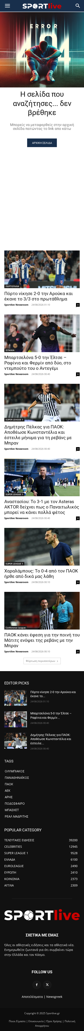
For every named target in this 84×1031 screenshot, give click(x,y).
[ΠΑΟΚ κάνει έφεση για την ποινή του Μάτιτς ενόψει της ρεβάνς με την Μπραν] (42, 611)
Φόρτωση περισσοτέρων (40, 661)
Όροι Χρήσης (54, 1021)
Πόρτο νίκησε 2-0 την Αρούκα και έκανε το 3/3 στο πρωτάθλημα (38, 296)
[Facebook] (37, 985)
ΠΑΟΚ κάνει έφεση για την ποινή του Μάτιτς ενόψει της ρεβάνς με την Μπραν (42, 640)
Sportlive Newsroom (16, 304)
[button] (78, 6)
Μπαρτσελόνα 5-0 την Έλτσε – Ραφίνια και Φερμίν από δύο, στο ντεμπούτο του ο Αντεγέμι (37, 363)
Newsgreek (54, 997)
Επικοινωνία (36, 1021)
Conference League (16, 627)
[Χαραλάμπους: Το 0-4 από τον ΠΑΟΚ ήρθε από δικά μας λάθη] (42, 547)
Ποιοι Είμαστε (17, 1021)
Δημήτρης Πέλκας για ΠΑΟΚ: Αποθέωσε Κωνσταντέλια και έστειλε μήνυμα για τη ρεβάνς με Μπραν (38, 435)
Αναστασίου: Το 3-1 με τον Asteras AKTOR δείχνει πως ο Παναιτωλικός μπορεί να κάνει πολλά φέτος (41, 507)
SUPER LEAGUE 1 (14, 419)
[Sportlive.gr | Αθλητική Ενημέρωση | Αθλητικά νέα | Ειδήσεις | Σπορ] (42, 914)
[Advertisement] (42, 191)
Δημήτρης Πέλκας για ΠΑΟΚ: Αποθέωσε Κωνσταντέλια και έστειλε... (50, 739)
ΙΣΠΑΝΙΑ (10, 350)
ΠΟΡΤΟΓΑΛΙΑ (12, 286)
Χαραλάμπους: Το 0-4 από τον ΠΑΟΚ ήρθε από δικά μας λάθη (41, 573)
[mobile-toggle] (7, 6)
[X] (47, 985)
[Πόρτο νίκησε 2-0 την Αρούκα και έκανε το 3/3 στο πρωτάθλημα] (42, 269)
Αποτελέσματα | (33, 997)
